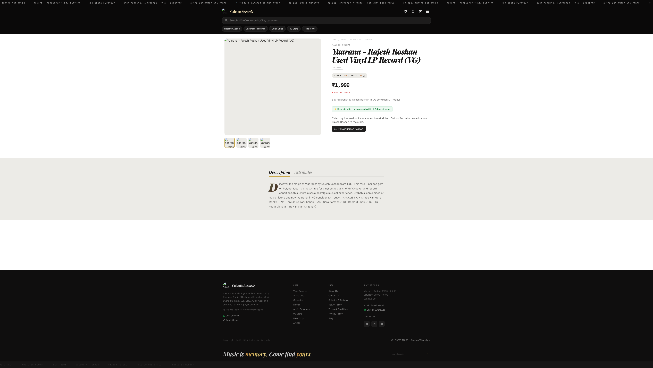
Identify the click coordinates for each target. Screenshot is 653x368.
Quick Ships (277, 28)
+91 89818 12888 (375, 305)
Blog (331, 318)
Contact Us (334, 295)
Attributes (303, 172)
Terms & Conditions (338, 309)
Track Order (232, 320)
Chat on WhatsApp (376, 310)
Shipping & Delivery (338, 300)
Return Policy (335, 304)
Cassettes (298, 300)
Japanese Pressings (255, 28)
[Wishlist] (405, 11)
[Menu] (427, 11)
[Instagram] (374, 324)
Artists (296, 323)
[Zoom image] (316, 130)
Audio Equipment (302, 309)
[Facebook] (367, 324)
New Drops (299, 318)
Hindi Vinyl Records (361, 40)
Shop (343, 40)
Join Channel (232, 315)
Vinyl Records (300, 291)
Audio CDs (298, 295)
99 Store (294, 28)
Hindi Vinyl (310, 28)
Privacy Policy (336, 313)
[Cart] (420, 11)
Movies (296, 304)
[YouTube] (382, 324)
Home (334, 40)
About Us (333, 291)
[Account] (412, 11)
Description (279, 172)
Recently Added (232, 28)
